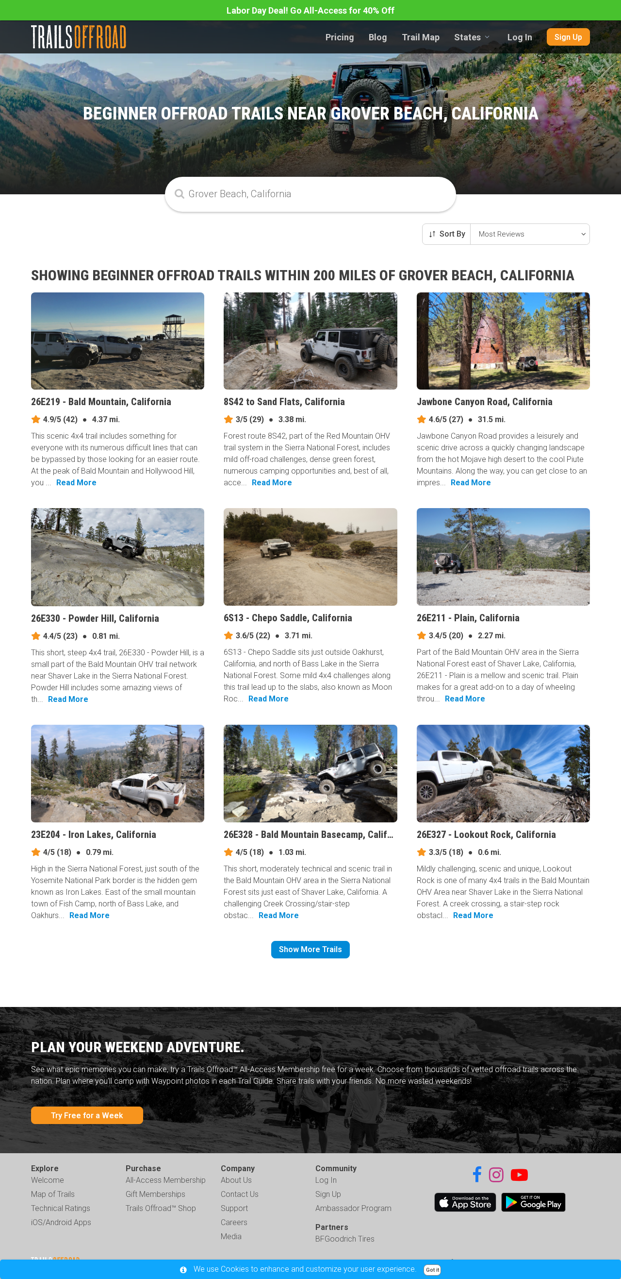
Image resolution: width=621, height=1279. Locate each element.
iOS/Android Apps (61, 1222)
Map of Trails (53, 1194)
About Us (236, 1180)
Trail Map (421, 37)
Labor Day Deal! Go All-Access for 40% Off (310, 10)
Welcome (47, 1180)
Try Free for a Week (87, 1115)
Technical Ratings (60, 1208)
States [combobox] (467, 37)
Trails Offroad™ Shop (161, 1208)
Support (234, 1208)
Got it (432, 1270)
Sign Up (568, 37)
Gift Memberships (155, 1194)
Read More (76, 482)
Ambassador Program (353, 1208)
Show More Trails (310, 949)
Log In (519, 37)
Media (231, 1236)
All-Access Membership (166, 1180)
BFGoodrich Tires (345, 1239)
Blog (378, 37)
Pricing (340, 37)
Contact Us (240, 1194)
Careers (234, 1222)
